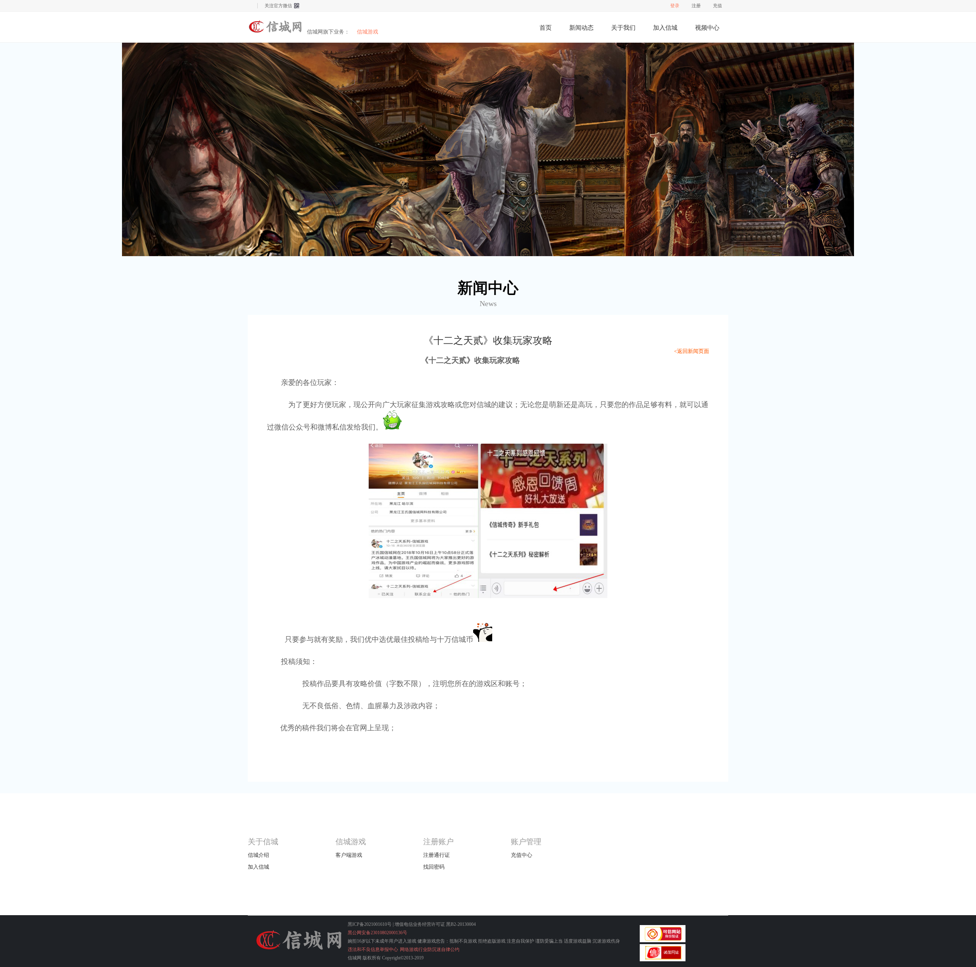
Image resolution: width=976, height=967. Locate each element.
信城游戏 (276, 26)
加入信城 (665, 27)
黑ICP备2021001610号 (370, 924)
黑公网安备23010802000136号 (377, 932)
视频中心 (707, 27)
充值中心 (521, 855)
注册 (696, 5)
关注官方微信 (278, 5)
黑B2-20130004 (461, 924)
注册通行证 (436, 855)
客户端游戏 (349, 855)
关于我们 (623, 27)
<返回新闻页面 (691, 351)
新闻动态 (581, 27)
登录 (674, 5)
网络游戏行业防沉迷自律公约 (429, 949)
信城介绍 (258, 855)
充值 (717, 5)
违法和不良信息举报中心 (373, 949)
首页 (545, 27)
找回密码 (434, 867)
